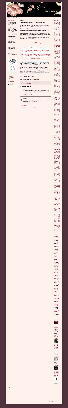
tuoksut (55, 212)
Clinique (57, 45)
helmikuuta (55, 239)
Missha (58, 156)
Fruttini (59, 73)
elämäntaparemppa (56, 58)
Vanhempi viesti (48, 107)
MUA (54, 160)
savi (56, 186)
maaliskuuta (56, 252)
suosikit (55, 198)
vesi (58, 221)
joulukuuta (55, 234)
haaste (59, 79)
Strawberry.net (55, 197)
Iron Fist (58, 102)
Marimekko (55, 142)
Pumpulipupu (11, 80)
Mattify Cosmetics (56, 143)
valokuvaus (55, 220)
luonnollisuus (56, 132)
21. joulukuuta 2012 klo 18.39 (27, 94)
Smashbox (55, 194)
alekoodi (55, 23)
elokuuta (55, 242)
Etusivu (8, 17)
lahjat (57, 125)
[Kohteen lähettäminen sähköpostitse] (30, 82)
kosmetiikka (55, 115)
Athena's (56, 30)
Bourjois (59, 41)
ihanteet (25, 83)
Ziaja (59, 229)
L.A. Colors (58, 121)
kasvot (59, 106)
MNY (58, 157)
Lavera (58, 126)
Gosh (59, 76)
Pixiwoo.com (56, 338)
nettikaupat (55, 163)
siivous (54, 190)
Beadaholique (56, 34)
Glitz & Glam (56, 375)
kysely (54, 121)
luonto (55, 135)
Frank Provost (56, 71)
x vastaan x (57, 226)
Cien (54, 45)
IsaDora (55, 103)
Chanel (58, 42)
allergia (58, 23)
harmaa (56, 80)
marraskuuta (56, 269)
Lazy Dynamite (11, 74)
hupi (54, 90)
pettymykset (55, 172)
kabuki (59, 105)
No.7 (58, 164)
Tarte (54, 202)
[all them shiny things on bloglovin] (12, 70)
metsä (57, 154)
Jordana (55, 104)
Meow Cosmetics (57, 152)
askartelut (58, 29)
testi (59, 202)
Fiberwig (55, 70)
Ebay (54, 53)
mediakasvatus (56, 146)
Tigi (58, 208)
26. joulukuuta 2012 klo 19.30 (27, 102)
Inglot (55, 102)
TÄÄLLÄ (37, 79)
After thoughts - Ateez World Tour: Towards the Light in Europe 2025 (56, 325)
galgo (54, 75)
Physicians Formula (56, 173)
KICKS (58, 109)
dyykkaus (58, 52)
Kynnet (59, 119)
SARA (54, 186)
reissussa (55, 180)
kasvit (56, 106)
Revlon (58, 182)
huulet (57, 90)
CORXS (57, 47)
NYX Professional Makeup (57, 167)
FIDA (58, 70)
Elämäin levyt (57, 57)
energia (58, 62)
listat (58, 128)
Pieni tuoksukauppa (57, 174)
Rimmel (55, 184)
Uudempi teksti (23, 107)
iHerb (59, 96)
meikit (55, 148)
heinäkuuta (55, 243)
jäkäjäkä (55, 105)
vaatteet (55, 219)
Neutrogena (55, 164)
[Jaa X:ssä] (32, 82)
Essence (58, 63)
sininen (55, 191)
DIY (54, 52)
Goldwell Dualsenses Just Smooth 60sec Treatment (56, 351)
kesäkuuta (55, 236)
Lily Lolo (55, 127)
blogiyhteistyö (55, 40)
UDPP (55, 215)
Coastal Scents (57, 46)
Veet (55, 221)
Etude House (56, 65)
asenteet (55, 29)
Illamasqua (55, 100)
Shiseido (56, 187)
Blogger (52, 401)
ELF (59, 55)
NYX (57, 166)
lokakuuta (55, 249)
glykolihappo (55, 76)
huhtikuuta (55, 262)
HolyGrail (58, 87)
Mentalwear (57, 151)
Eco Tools (57, 53)
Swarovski (55, 199)
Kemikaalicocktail (12, 83)
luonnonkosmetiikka (57, 133)
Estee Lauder (56, 64)
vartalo (59, 220)
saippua (58, 185)
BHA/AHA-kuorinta (57, 38)
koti (59, 115)
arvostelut (56, 28)
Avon (56, 32)
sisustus (58, 191)
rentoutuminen (56, 181)
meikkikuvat (57, 149)
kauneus (56, 108)
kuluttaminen (55, 118)
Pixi (55, 175)
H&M (55, 79)
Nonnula (55, 333)
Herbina (55, 82)
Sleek (57, 193)
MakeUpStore (55, 141)
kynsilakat (56, 120)
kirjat (30, 83)
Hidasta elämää (11, 81)
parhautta (58, 169)
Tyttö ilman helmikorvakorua (11, 77)
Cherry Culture (56, 44)
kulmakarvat (57, 116)
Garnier (58, 75)
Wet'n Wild (58, 225)
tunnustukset (56, 211)
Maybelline (55, 145)
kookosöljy (55, 111)
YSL (54, 227)
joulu (58, 104)
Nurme (55, 166)
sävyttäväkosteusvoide (56, 200)
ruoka (58, 184)
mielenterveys (56, 155)
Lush (58, 135)
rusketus (55, 185)
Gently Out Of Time (56, 319)
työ (58, 214)
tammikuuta (56, 246)
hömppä (58, 94)
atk (59, 30)
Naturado (55, 162)
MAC (57, 136)
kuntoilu (55, 119)
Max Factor (56, 144)
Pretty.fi (55, 178)
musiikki (57, 160)
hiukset (55, 86)
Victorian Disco (56, 222)
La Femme (56, 122)
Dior (58, 51)
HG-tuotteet (58, 82)
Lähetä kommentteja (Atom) (26, 109)
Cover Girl (55, 49)
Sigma (58, 188)
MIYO (54, 157)
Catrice (55, 42)
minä (54, 156)
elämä (59, 56)
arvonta (55, 25)
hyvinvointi (56, 93)
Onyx (55, 168)
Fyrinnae (56, 74)
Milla (23, 98)
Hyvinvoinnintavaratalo (57, 92)
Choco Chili (11, 84)
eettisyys (55, 55)
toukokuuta (56, 237)
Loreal (55, 130)
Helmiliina (57, 81)
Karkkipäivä (11, 78)
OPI (58, 168)
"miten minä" (56, 22)
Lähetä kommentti (25, 105)
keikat (59, 108)
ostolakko (55, 169)
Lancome (55, 126)
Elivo (56, 56)
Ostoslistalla (14, 17)
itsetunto (58, 103)
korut (56, 114)
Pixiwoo (58, 175)
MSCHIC (55, 158)
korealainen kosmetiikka (57, 112)
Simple (58, 190)
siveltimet (55, 192)
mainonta (55, 137)
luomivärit (57, 131)
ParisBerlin (56, 170)
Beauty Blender (56, 35)
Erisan (54, 63)
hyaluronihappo (56, 91)
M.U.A (54, 136)
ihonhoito (55, 99)
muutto (55, 161)
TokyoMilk (55, 209)
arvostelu (55, 27)
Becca (59, 36)
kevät (55, 109)
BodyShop (55, 41)
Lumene (58, 130)
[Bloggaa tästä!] (31, 82)
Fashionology (55, 69)
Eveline (55, 67)
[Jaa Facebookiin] (33, 82)
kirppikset (58, 110)
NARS (58, 161)
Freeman (55, 73)
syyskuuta (55, 272)
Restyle (55, 182)
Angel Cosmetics (56, 24)
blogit (57, 39)
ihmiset (28, 83)
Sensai (59, 186)
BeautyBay (55, 36)
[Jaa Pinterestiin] (34, 82)
